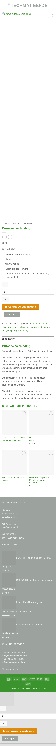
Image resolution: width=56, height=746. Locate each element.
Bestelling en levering (14, 652)
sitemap (42, 688)
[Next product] (4, 237)
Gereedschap (16, 224)
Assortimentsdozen (38, 323)
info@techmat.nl (10, 527)
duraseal (35, 327)
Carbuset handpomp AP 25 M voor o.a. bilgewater (13, 439)
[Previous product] (10, 237)
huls (4, 330)
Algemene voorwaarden (15, 655)
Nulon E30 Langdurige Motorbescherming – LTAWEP (39, 480)
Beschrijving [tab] (9, 339)
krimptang (12, 330)
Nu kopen (12, 314)
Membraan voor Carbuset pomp (40, 439)
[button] (3, 7)
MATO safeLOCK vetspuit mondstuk (13, 479)
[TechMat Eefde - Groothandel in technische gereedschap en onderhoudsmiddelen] (28, 7)
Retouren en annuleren (15, 662)
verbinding (23, 330)
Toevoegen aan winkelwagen (20, 307)
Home (4, 224)
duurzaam (45, 327)
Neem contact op (10, 669)
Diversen (28, 224)
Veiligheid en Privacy (14, 659)
